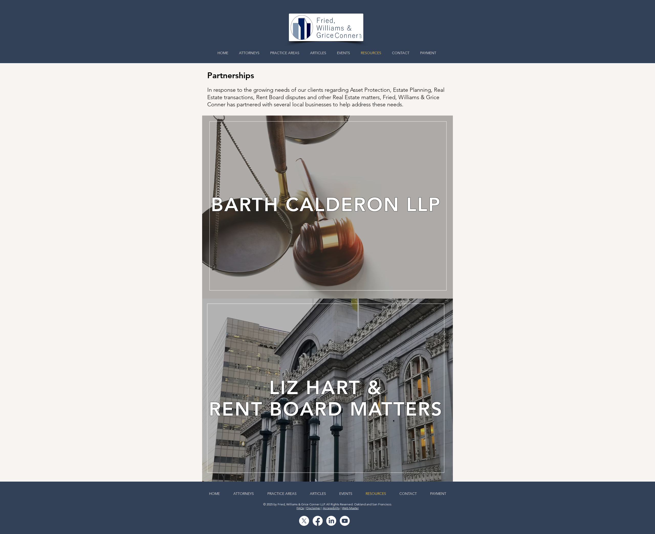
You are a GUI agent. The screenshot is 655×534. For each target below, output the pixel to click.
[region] (327, 207)
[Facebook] (318, 521)
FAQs (300, 508)
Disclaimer (313, 508)
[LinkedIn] (331, 521)
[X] (304, 521)
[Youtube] (345, 521)
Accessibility (331, 508)
